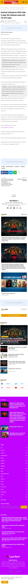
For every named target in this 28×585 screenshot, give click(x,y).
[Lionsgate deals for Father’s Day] (3, 370)
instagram (8, 387)
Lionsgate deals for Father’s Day (8, 293)
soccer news (14, 486)
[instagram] (17, 208)
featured (17, 166)
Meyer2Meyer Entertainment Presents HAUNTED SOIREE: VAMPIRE (17, 347)
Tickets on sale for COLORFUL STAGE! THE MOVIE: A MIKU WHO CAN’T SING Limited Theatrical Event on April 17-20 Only (14, 538)
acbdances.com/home (9, 127)
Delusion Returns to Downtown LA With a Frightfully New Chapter (16, 355)
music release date (14, 473)
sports (14, 489)
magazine (14, 466)
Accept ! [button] (5, 582)
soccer (14, 484)
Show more (24, 214)
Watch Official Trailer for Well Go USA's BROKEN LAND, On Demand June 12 (17, 433)
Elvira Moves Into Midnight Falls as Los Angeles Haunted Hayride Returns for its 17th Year (13, 532)
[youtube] (14, 208)
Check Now (10, 579)
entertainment (9, 166)
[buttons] (9, 571)
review (14, 481)
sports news (14, 492)
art (14, 447)
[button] (22, 2)
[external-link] (20, 208)
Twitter (11, 172)
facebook (8, 383)
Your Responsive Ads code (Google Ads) (14, 28)
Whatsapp (15, 172)
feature (14, 458)
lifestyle (23, 166)
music (14, 471)
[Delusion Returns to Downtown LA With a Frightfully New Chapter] (3, 356)
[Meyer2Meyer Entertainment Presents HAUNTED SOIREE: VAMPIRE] (3, 349)
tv (14, 497)
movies (14, 468)
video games (14, 499)
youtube (22, 387)
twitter (22, 383)
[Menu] (2, 2)
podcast (14, 479)
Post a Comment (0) (14, 315)
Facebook (5, 172)
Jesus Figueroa (13, 201)
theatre (6, 7)
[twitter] (11, 208)
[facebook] (8, 208)
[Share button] (19, 172)
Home (2, 7)
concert (14, 450)
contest (14, 453)
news (14, 476)
